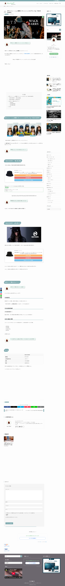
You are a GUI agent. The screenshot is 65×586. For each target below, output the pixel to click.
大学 (49, 198)
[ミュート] (19, 577)
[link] (16, 426)
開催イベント (50, 166)
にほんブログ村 (6, 546)
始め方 (49, 189)
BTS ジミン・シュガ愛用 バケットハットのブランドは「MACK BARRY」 (21, 96)
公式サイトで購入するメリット (14, 101)
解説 (49, 164)
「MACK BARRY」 (27, 53)
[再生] (5, 577)
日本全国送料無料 (12, 103)
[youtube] (57, 0)
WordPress (50, 187)
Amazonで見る (28, 175)
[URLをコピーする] (41, 407)
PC (49, 181)
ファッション (50, 200)
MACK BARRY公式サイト (24, 70)
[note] (60, 0)
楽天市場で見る (28, 177)
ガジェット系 (50, 179)
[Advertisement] (24, 82)
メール (6, 505)
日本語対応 (11, 102)
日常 (49, 196)
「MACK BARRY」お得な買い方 (14, 99)
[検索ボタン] (60, 3)
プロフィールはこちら (53, 53)
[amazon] (59, 0)
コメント (7, 489)
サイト (6, 509)
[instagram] (55, 0)
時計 (49, 185)
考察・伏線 (50, 160)
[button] (7, 407)
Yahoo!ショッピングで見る (28, 180)
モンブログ (9, 426)
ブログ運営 (50, 191)
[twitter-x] (54, 0)
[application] (13, 573)
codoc (40, 566)
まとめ (10, 106)
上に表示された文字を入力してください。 (11, 517)
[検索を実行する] (60, 30)
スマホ (49, 183)
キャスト (50, 162)
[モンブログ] (10, 3)
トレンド (50, 202)
